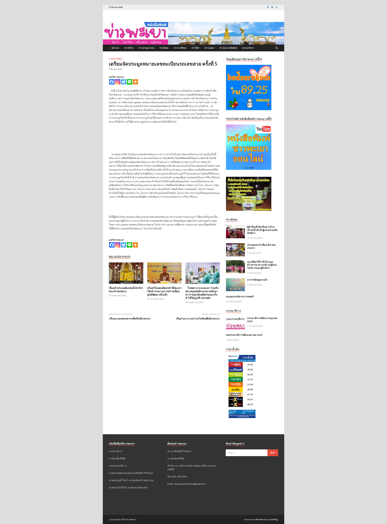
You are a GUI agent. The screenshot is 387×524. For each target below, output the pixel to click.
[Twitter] (272, 7)
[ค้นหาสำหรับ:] (252, 452)
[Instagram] (276, 7)
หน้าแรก (115, 48)
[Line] (129, 81)
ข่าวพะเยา (131, 519)
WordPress (261, 519)
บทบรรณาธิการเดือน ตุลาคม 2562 (244, 334)
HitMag (274, 519)
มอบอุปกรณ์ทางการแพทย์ (240, 296)
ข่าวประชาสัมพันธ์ (228, 48)
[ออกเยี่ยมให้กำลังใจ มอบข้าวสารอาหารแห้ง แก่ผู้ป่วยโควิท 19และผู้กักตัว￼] (235, 261)
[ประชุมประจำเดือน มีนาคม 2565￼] (235, 245)
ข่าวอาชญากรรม (146, 48)
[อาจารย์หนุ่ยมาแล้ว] (235, 279)
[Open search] (276, 48)
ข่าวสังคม (164, 48)
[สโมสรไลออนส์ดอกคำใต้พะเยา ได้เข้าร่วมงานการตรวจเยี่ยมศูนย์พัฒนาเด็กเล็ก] (164, 274)
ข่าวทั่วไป (128, 48)
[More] (135, 81)
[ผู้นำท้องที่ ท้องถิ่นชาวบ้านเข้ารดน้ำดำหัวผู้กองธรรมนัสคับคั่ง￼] (235, 227)
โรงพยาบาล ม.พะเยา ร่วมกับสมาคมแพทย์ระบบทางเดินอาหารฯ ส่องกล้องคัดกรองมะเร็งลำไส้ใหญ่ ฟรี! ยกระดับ (201, 292)
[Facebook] (268, 7)
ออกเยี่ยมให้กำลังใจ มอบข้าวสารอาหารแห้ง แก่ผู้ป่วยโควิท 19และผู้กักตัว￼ (261, 264)
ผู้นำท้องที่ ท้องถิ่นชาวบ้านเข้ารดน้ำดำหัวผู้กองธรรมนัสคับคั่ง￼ (262, 230)
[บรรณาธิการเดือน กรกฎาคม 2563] (235, 318)
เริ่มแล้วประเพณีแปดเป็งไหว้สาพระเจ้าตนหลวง (126, 289)
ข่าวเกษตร (209, 48)
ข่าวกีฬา (195, 48)
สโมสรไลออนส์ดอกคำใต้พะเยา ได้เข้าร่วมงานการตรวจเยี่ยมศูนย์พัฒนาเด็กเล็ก (164, 291)
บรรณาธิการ (248, 48)
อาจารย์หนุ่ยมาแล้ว (257, 279)
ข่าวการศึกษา (180, 48)
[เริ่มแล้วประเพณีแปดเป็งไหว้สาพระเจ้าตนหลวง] (126, 274)
